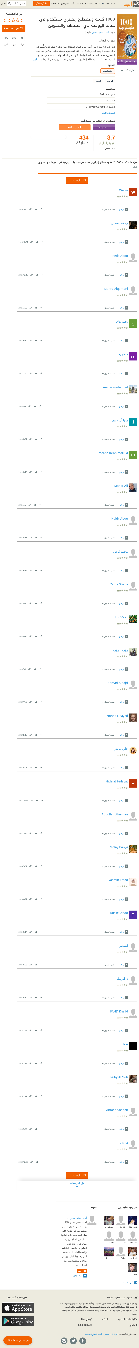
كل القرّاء (128, 1282)
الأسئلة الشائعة (85, 1325)
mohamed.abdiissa (132, 1242)
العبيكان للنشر (108, 112)
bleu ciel (110, 1258)
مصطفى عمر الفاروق (109, 1227)
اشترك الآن (74, 127)
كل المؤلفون (77, 1275)
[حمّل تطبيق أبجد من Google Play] (18, 1321)
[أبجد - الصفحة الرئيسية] (127, 4)
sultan (122, 1227)
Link (30, 208)
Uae (123, 1242)
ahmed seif (132, 1258)
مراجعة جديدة (11, 28)
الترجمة (110, 81)
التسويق (98, 81)
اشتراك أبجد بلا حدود (127, 1319)
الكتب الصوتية (91, 3)
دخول (3, 3)
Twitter (122, 69)
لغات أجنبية (107, 70)
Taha (123, 1258)
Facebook (127, 69)
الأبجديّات (110, 3)
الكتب (101, 3)
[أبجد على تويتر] (73, 1341)
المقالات (55, 3)
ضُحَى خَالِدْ (133, 1227)
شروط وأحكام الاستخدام (93, 1334)
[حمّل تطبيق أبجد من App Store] (18, 1307)
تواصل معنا (86, 1319)
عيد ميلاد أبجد (77, 3)
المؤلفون (64, 3)
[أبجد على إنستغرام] (63, 1341)
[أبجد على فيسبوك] (82, 1341)
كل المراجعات (77, 1183)
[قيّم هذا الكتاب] (13, 20)
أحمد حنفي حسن (100, 32)
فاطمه (111, 1242)
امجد (135, 1274)
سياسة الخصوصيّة (110, 1334)
